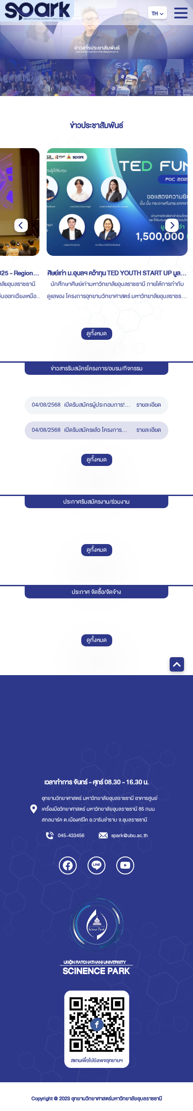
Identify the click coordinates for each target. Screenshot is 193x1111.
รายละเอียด (148, 405)
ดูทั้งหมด (97, 460)
